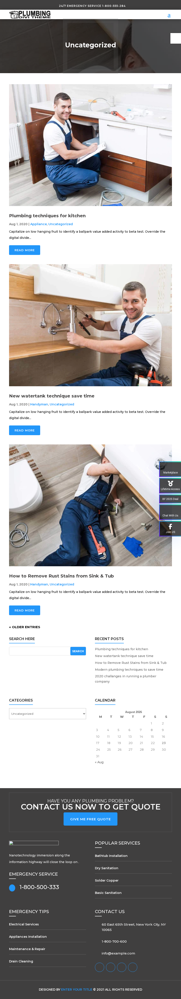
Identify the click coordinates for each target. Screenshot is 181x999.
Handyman (39, 404)
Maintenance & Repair (27, 949)
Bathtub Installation (111, 856)
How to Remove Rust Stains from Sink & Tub (61, 576)
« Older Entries (24, 627)
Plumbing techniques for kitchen (47, 215)
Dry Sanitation (106, 868)
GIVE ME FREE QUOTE (90, 819)
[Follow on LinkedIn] (132, 967)
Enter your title (76, 990)
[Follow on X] (110, 967)
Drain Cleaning (21, 961)
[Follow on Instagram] (121, 967)
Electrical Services (24, 924)
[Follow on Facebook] (99, 967)
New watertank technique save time (51, 396)
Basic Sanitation (108, 893)
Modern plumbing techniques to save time (129, 670)
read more (25, 250)
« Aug (99, 762)
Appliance (38, 224)
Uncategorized (60, 224)
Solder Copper (107, 880)
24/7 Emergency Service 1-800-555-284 (92, 5)
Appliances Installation (28, 937)
